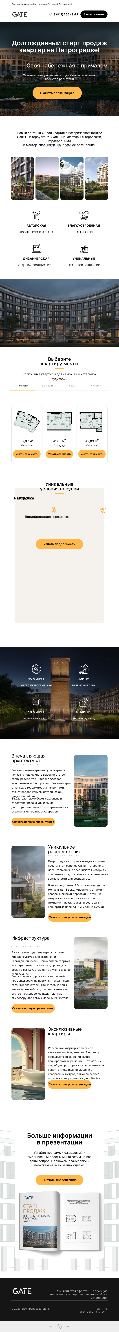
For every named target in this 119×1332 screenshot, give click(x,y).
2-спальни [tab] (47, 385)
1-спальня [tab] (22, 385)
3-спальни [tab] (71, 385)
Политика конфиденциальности (93, 1310)
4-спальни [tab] (96, 385)
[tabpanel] (59, 439)
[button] (94, 14)
